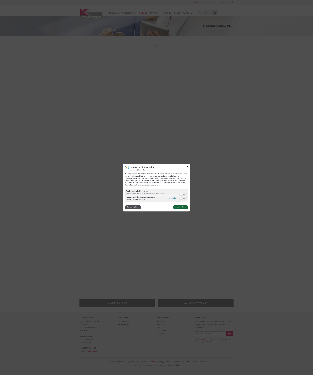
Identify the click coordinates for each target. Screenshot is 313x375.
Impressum (133, 170)
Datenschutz (142, 170)
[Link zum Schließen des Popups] (187, 167)
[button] (181, 194)
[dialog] (156, 187)
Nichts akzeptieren (133, 207)
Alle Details (172, 198)
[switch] (183, 193)
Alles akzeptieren (180, 207)
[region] (156, 196)
